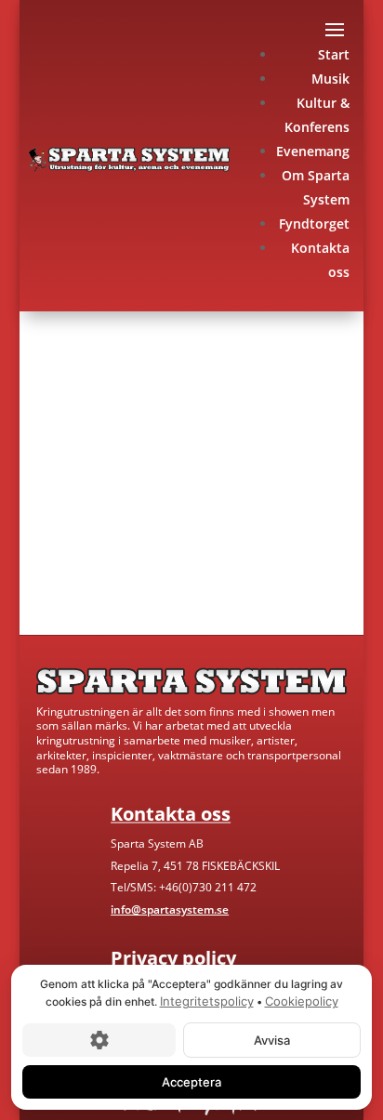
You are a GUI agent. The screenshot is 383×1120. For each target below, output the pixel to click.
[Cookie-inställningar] (99, 1039)
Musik (330, 78)
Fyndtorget (314, 223)
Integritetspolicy (207, 1001)
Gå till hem (86, 564)
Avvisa (272, 1039)
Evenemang (313, 151)
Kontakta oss (229, 564)
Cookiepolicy (301, 1001)
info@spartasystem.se (170, 909)
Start (334, 54)
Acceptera (191, 1081)
